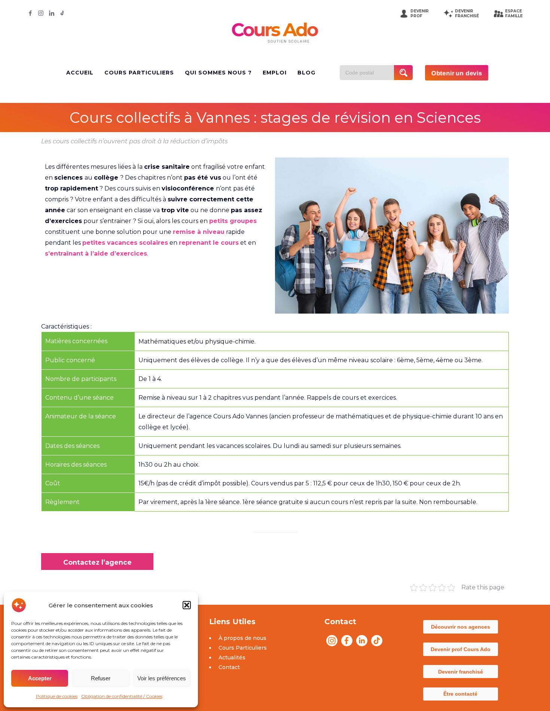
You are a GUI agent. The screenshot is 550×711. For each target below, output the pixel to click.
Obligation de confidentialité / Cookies (121, 696)
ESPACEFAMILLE (514, 13)
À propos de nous (242, 638)
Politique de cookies (56, 696)
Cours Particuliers (243, 647)
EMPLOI (275, 72)
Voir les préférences (161, 678)
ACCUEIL (80, 72)
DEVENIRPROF (419, 13)
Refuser (100, 678)
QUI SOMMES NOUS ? (218, 72)
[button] (186, 605)
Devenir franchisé (460, 672)
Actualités (232, 657)
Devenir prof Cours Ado (461, 649)
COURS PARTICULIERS (139, 72)
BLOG (306, 72)
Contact (229, 667)
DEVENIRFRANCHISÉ (467, 13)
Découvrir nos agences (460, 627)
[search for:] (369, 72)
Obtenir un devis (456, 72)
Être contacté (460, 694)
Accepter (40, 678)
